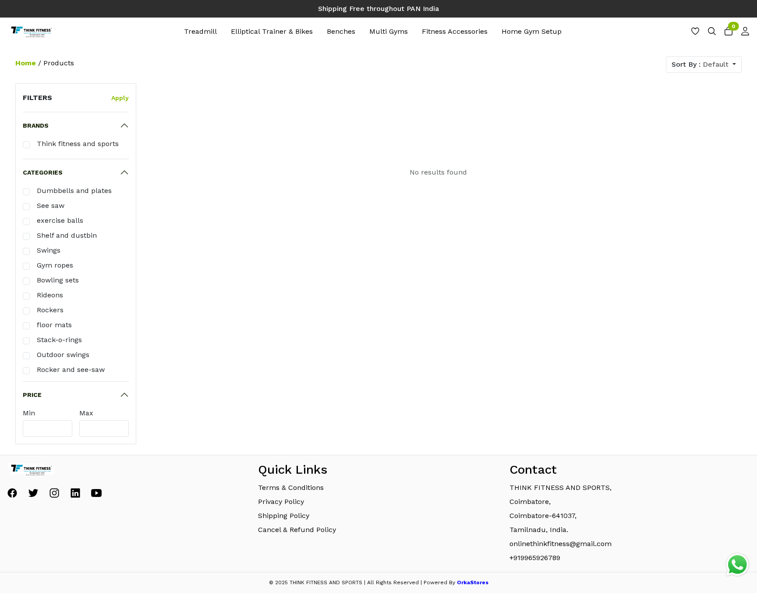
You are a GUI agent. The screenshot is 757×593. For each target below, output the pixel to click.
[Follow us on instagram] (54, 495)
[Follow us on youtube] (96, 495)
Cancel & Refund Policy (297, 529)
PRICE (32, 394)
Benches (341, 31)
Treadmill (200, 31)
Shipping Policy (283, 515)
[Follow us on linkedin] (75, 495)
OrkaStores (472, 582)
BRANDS (36, 125)
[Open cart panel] (728, 33)
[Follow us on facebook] (12, 495)
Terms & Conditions (291, 487)
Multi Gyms (388, 31)
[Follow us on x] (33, 495)
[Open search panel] (712, 33)
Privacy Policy (281, 501)
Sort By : (700, 64)
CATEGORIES (43, 172)
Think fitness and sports (78, 143)
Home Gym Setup (532, 31)
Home (25, 63)
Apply (120, 97)
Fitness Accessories (455, 31)
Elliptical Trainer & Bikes (272, 31)
